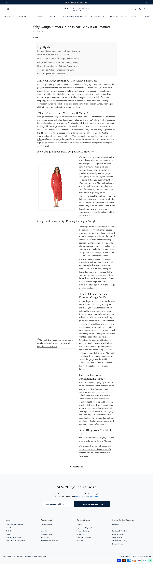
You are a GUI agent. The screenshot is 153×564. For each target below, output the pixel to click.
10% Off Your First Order (49, 541)
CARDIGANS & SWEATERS (73, 16)
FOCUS (53, 16)
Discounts (79, 541)
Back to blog (78, 466)
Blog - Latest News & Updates (15, 541)
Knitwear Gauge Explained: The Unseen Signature (58, 51)
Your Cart (44, 531)
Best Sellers (115, 524)
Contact (8, 531)
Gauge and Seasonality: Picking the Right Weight (58, 62)
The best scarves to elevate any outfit (95, 449)
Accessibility (147, 556)
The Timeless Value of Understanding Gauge (56, 69)
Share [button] (37, 38)
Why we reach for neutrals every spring (96, 446)
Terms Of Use (137, 556)
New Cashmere (117, 528)
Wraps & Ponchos (118, 534)
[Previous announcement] (6, 2)
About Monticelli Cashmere (14, 524)
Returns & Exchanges (83, 531)
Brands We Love (117, 544)
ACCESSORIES (96, 16)
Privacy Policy (125, 556)
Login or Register (46, 524)
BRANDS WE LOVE (116, 16)
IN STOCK (7, 16)
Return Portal (45, 537)
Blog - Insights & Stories (13, 537)
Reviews (8, 534)
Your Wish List (45, 528)
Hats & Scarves (117, 537)
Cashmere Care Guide (83, 537)
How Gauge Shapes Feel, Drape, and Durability (58, 58)
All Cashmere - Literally (119, 541)
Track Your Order (47, 534)
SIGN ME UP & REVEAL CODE (92, 504)
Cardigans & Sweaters (119, 531)
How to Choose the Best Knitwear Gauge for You (58, 66)
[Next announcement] (146, 2)
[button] (8, 9)
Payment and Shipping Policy (85, 528)
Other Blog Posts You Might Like (51, 73)
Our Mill (8, 528)
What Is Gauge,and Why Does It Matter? (54, 54)
